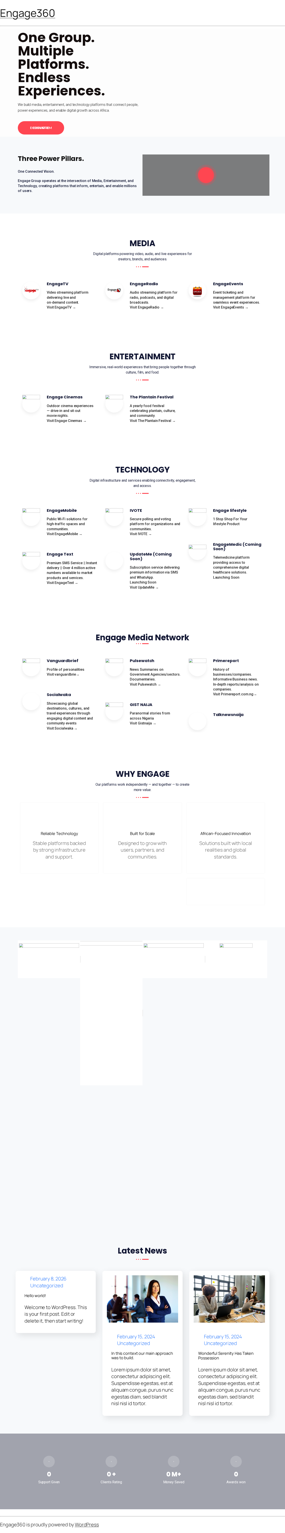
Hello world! (35, 1295)
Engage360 (27, 13)
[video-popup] (206, 175)
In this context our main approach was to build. (142, 1355)
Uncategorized (46, 1285)
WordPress (87, 1524)
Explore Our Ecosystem (41, 128)
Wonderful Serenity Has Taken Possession (226, 1355)
